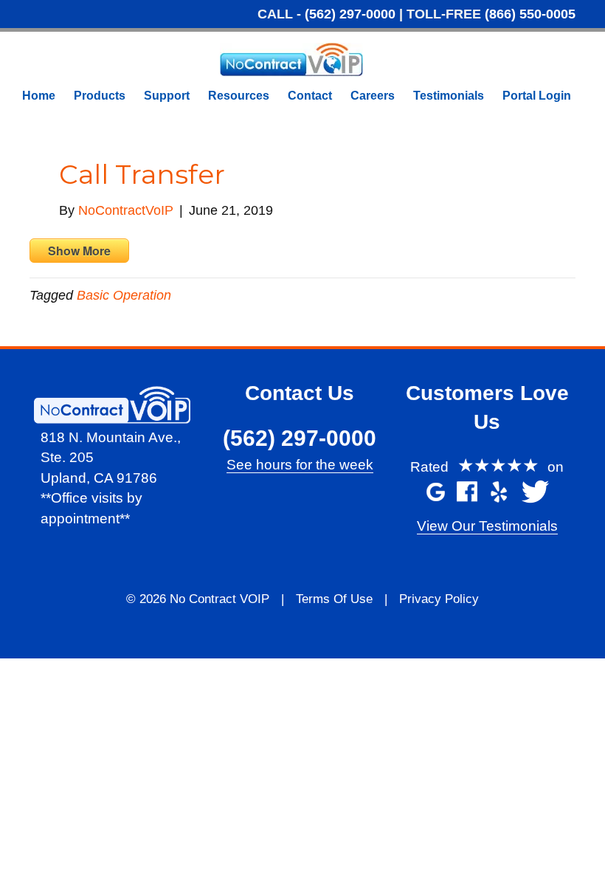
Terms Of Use (334, 599)
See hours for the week (300, 464)
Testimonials (448, 95)
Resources (238, 95)
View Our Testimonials (487, 526)
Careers (372, 95)
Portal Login (536, 95)
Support (167, 95)
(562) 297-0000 (350, 14)
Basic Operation (124, 295)
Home (38, 95)
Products (99, 95)
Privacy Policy (439, 599)
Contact (310, 95)
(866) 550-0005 (530, 14)
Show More (79, 250)
